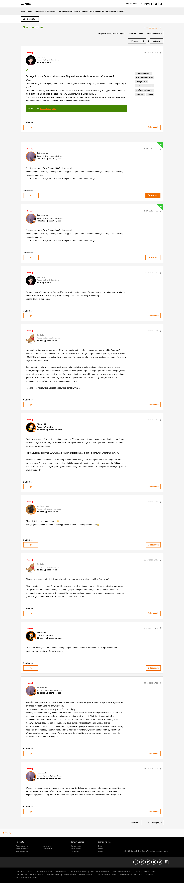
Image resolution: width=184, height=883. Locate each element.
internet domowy (143, 73)
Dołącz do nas (131, 4)
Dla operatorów (76, 846)
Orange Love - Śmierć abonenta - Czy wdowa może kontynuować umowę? (70, 76)
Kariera (100, 851)
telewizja (139, 94)
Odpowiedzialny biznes (44, 872)
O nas (100, 846)
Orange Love (141, 82)
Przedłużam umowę (22, 849)
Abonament (51, 11)
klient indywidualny (144, 77)
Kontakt (100, 849)
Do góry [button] (8, 833)
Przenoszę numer (22, 846)
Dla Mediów (75, 851)
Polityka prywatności (86, 875)
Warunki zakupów (70, 875)
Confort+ (137, 872)
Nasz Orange (26, 11)
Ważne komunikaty (36, 875)
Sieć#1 (30, 872)
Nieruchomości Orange (128, 875)
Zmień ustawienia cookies (78, 872)
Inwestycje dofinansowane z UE (26, 878)
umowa (150, 94)
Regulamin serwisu (53, 875)
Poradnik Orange (149, 872)
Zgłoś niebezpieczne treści (99, 872)
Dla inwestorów (76, 849)
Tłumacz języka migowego (121, 872)
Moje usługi (39, 11)
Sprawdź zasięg (48, 849)
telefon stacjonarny (144, 90)
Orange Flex (20, 872)
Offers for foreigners (146, 875)
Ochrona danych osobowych (106, 875)
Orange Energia (21, 875)
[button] (161, 53)
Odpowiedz (153, 127)
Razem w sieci (61, 872)
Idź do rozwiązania (153, 28)
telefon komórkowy (144, 86)
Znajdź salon (47, 846)
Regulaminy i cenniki (23, 851)
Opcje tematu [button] (29, 19)
